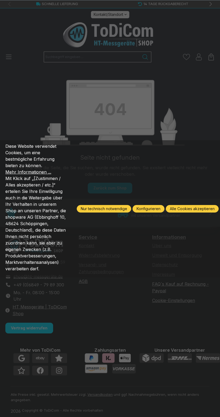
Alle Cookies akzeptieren (192, 208)
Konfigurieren (148, 208)
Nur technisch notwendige (104, 208)
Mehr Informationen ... (28, 172)
